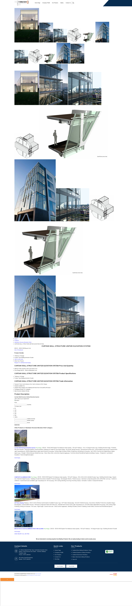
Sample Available (18, 385)
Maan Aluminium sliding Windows (81, 557)
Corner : (28, 453)
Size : (104, 449)
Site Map (57, 559)
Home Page (37, 2)
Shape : (68, 449)
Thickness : (84, 447)
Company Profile (46, 2)
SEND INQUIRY (18, 533)
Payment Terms (18, 384)
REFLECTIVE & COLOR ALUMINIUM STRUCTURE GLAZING (28, 528)
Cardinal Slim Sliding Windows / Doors (82, 550)
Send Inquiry (28, 362)
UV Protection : (28, 506)
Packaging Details (18, 389)
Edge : (78, 503)
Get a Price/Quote (18, 350)
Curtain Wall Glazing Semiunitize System (24, 447)
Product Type (17, 378)
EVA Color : (51, 453)
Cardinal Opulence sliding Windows (81, 552)
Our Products (55, 2)
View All (74, 559)
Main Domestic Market (19, 391)
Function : (41, 449)
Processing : (65, 451)
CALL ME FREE (25, 533)
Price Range (17, 370)
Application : (79, 453)
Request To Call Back (19, 362)
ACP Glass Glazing (19, 503)
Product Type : (99, 447)
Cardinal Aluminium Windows (79, 554)
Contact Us (68, 2)
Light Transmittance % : (31, 451)
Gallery (62, 2)
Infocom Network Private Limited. (33, 575)
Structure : (83, 449)
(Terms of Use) (38, 573)
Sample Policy (17, 387)
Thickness (16, 376)
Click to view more (18, 359)
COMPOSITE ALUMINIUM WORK (22, 477)
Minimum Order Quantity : (68, 447)
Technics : (90, 480)
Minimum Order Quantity (20, 368)
